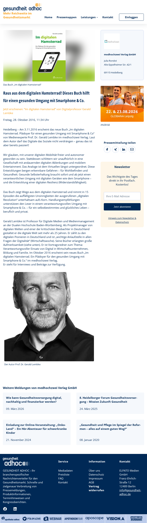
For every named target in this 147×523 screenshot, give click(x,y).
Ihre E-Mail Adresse (118, 196)
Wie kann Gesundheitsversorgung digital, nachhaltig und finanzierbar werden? (34, 399)
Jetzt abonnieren (122, 206)
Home (48, 17)
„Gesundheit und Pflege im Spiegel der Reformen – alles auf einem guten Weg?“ (110, 427)
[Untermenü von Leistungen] (97, 17)
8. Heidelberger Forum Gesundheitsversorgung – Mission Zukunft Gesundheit (108, 399)
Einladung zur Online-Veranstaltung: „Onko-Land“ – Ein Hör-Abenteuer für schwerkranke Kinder (36, 428)
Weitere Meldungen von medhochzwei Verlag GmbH (40, 388)
